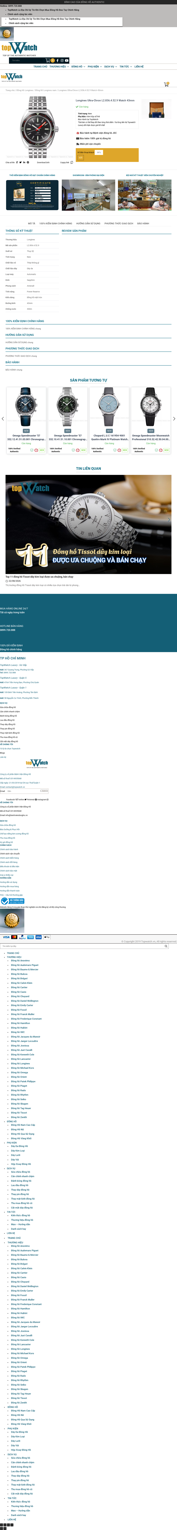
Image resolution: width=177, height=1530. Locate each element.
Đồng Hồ (76, 66)
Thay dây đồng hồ (7, 724)
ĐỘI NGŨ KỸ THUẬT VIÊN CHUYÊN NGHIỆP (144, 175)
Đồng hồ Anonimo (20, 960)
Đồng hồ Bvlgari (19, 978)
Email (2, 791)
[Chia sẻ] (8, 1524)
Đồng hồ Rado (18, 1090)
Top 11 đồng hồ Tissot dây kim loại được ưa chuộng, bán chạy (39, 576)
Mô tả (31, 223)
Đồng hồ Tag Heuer (21, 1108)
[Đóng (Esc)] (11, 1524)
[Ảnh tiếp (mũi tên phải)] (4, 1528)
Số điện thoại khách (85, 152)
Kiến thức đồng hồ (20, 1215)
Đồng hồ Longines (24, 90)
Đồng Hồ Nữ (17, 1129)
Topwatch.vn (148, 941)
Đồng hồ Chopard (20, 996)
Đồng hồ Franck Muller (22, 1014)
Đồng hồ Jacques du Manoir (25, 1036)
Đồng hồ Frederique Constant (26, 1018)
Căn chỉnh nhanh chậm (10, 711)
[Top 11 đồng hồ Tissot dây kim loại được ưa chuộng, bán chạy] (88, 524)
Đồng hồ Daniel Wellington (24, 1000)
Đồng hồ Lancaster (21, 1059)
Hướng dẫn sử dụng (88, 223)
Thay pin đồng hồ (7, 729)
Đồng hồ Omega (19, 1072)
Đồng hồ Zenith (19, 1117)
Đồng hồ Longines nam (45, 90)
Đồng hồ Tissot (19, 1112)
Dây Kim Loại (18, 1150)
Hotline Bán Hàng (11, 626)
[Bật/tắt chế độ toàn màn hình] (4, 1524)
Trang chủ (40, 66)
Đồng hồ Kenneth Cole (22, 1054)
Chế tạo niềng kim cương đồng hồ (14, 834)
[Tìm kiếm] (41, 60)
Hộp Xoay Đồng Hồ (21, 1164)
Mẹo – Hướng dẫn (20, 1224)
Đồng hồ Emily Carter (22, 1005)
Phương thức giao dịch (119, 223)
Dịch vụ (109, 66)
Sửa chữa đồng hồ (8, 707)
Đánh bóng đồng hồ (8, 716)
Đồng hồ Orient (19, 1076)
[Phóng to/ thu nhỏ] (1, 1524)
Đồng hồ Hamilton (20, 1023)
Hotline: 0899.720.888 (11, 6)
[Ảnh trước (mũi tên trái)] (1, 1528)
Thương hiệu (58, 66)
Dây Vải (15, 1159)
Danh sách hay (18, 1228)
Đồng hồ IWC (18, 1032)
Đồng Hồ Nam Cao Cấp (23, 1125)
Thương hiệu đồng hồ (22, 1220)
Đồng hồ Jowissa (20, 1045)
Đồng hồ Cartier (19, 987)
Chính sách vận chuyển (10, 854)
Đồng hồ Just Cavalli (21, 1050)
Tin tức (124, 66)
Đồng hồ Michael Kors (22, 1068)
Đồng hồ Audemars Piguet (24, 965)
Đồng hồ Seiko (18, 1099)
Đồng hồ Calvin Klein (21, 983)
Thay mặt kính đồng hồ (10, 733)
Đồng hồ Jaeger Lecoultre (24, 1041)
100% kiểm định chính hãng (55, 223)
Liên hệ (139, 66)
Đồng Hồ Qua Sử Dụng (22, 1133)
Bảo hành (143, 223)
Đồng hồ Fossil (19, 1009)
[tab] (32, 223)
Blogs (2, 753)
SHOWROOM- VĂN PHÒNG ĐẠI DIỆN (88, 175)
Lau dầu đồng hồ (7, 720)
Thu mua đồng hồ (7, 838)
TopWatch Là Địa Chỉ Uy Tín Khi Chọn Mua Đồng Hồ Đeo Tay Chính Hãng (43, 10)
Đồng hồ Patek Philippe (23, 1081)
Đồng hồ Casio (18, 992)
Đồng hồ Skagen (19, 1103)
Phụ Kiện (93, 66)
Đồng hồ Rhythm (19, 1094)
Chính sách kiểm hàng (9, 858)
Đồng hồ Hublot (19, 1027)
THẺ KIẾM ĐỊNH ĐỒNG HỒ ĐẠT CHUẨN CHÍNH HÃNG (32, 175)
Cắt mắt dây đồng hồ (9, 741)
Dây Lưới (15, 1155)
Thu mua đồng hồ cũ (9, 737)
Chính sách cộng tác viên (20, 14)
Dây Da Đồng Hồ (19, 1146)
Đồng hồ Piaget (19, 1085)
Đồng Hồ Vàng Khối (21, 1138)
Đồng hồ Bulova (19, 974)
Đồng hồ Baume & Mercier (24, 969)
